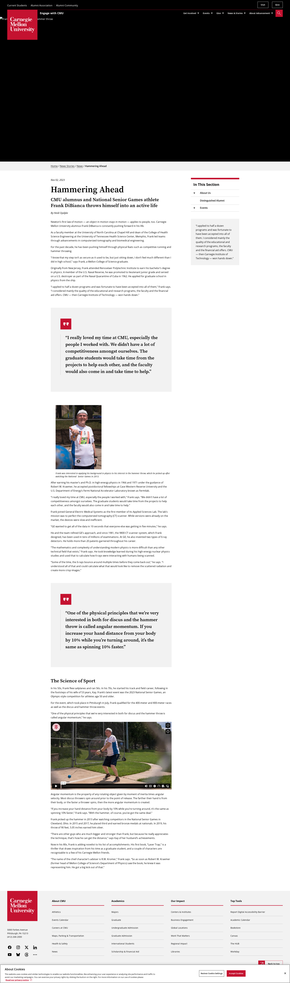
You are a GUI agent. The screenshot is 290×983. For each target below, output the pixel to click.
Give (277, 4)
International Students (122, 943)
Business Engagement (182, 920)
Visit (263, 4)
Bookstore (235, 927)
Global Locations (179, 927)
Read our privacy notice (17, 979)
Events (204, 207)
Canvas (234, 935)
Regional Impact (179, 943)
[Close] (285, 973)
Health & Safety (60, 943)
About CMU (59, 901)
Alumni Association (41, 5)
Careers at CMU (60, 927)
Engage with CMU (52, 13)
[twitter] (26, 947)
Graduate (116, 920)
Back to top (274, 963)
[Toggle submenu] (194, 193)
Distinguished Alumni (212, 200)
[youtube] (9, 954)
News (80, 166)
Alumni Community (67, 5)
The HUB (234, 943)
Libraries (175, 951)
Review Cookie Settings (211, 973)
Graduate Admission (121, 935)
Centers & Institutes (181, 912)
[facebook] (9, 947)
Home (54, 166)
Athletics (56, 912)
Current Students (17, 5)
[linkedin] (35, 947)
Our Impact (178, 901)
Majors (114, 912)
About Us (205, 193)
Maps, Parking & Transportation (68, 935)
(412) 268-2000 (14, 936)
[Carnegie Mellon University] (22, 25)
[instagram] (18, 947)
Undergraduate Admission (124, 927)
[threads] (26, 954)
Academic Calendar (240, 920)
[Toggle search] (279, 13)
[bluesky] (18, 954)
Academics (117, 901)
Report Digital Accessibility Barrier (247, 912)
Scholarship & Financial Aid (125, 951)
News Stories (67, 166)
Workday (234, 951)
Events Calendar (60, 920)
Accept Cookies (236, 973)
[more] (35, 954)
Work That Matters (180, 935)
